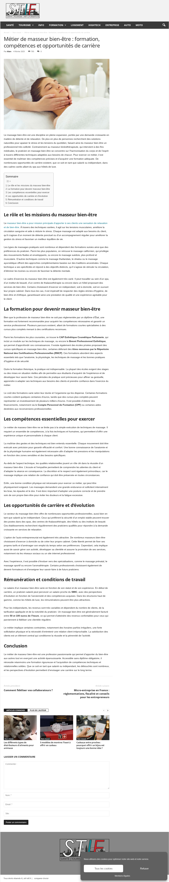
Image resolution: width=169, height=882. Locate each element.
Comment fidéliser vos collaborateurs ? (28, 690)
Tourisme (25, 25)
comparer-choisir (41, 878)
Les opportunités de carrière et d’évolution (28, 196)
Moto (139, 25)
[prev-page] (103, 710)
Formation (56, 25)
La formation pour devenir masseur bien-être (29, 189)
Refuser (144, 868)
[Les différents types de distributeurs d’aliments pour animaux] (20, 727)
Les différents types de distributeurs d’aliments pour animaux (19, 745)
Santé (10, 25)
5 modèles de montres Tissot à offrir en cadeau (55, 744)
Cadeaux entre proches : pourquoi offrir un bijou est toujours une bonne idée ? (90, 745)
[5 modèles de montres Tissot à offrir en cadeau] (56, 727)
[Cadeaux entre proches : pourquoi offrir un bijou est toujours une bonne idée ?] (92, 727)
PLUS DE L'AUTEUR (38, 710)
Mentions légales (122, 876)
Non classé (17, 32)
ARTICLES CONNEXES (15, 710)
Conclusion (13, 203)
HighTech (94, 25)
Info (41, 25)
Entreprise (112, 25)
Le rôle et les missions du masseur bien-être (29, 185)
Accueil (6, 32)
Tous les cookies (104, 868)
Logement (77, 25)
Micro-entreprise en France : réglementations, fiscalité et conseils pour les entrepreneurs (86, 693)
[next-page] (107, 710)
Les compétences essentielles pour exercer (28, 192)
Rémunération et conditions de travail (25, 199)
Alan (9, 51)
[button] (164, 25)
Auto (127, 25)
